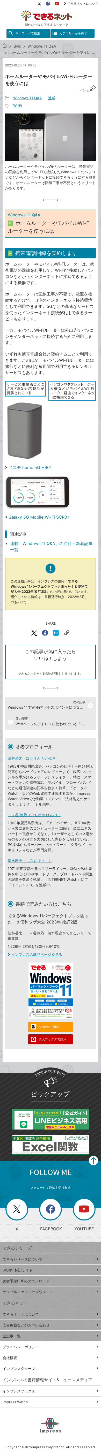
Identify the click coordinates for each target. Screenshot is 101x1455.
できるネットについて (82, 3)
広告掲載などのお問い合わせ (26, 1325)
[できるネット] (5, 46)
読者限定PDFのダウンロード (26, 1281)
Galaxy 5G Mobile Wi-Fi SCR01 (39, 517)
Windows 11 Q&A (41, 46)
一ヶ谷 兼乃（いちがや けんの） (34, 815)
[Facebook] (48, 3)
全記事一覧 (12, 1336)
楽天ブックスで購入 (53, 1039)
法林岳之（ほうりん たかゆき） (34, 758)
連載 (17, 46)
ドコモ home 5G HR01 (30, 467)
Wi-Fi (17, 105)
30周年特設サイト (18, 1270)
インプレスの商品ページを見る (36, 954)
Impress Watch (15, 1402)
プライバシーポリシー (21, 1347)
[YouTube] (57, 3)
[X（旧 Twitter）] (39, 3)
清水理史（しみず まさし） (30, 860)
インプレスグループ (19, 1368)
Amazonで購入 (49, 1027)
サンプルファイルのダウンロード (30, 1292)
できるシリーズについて (22, 1259)
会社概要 (10, 1357)
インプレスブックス (19, 1391)
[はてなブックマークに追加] (56, 633)
